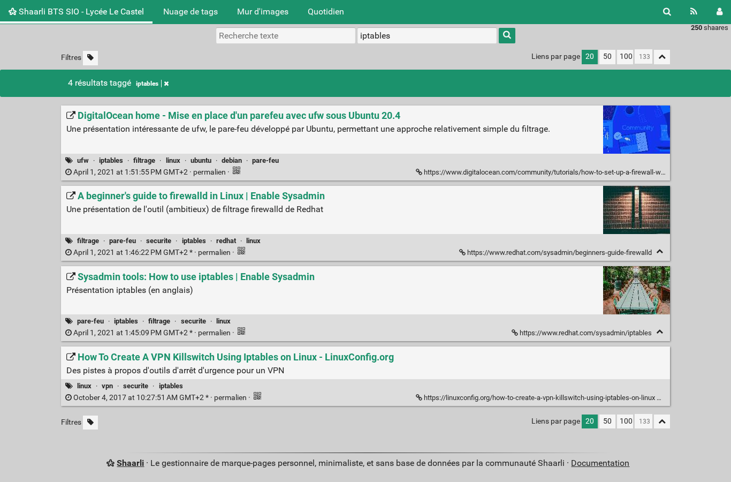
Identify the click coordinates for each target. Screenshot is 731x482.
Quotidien (326, 11)
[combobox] (427, 35)
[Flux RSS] (694, 12)
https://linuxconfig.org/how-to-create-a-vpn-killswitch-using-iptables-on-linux (539, 398)
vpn (107, 386)
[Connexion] (719, 12)
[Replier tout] (662, 57)
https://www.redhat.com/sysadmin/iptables (585, 333)
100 (626, 56)
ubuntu (201, 160)
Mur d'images (262, 11)
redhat (226, 241)
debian (232, 160)
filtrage (144, 160)
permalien (149, 172)
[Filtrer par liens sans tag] (90, 58)
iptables (147, 83)
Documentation (600, 463)
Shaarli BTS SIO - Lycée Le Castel (80, 11)
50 (607, 56)
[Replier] (659, 251)
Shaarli (130, 463)
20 (589, 56)
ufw (83, 160)
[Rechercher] (667, 12)
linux (173, 160)
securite (158, 241)
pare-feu (265, 160)
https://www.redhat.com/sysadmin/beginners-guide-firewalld (559, 252)
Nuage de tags (190, 11)
